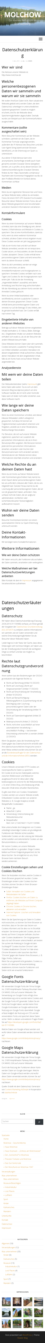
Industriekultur (11, 1266)
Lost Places (10, 1270)
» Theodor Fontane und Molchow (17, 1159)
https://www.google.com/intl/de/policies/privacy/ (21, 1038)
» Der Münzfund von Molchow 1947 (18, 1167)
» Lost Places (8, 1191)
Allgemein (12, 1098)
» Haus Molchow (10, 1147)
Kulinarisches (8, 1207)
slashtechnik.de (11, 1092)
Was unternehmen (9, 1175)
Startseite (6, 1135)
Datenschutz (7, 1224)
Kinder (6, 1203)
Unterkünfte (6, 1216)
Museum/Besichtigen (12, 1183)
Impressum (32, 384)
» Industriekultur (10, 1187)
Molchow (22, 14)
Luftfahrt (8, 1274)
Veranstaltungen (8, 1171)
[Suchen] (39, 1122)
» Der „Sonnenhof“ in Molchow (16, 1155)
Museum (7, 1263)
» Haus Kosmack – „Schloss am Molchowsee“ (22, 1151)
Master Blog (22, 1338)
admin (30, 61)
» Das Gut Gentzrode (12, 1163)
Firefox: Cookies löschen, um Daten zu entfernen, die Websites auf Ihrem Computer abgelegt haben (24, 900)
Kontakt (5, 1220)
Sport (5, 1199)
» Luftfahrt (7, 1195)
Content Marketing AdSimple (16, 1089)
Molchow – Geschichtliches (14, 1143)
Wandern (7, 1211)
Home (6, 1139)
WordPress (27, 1335)
